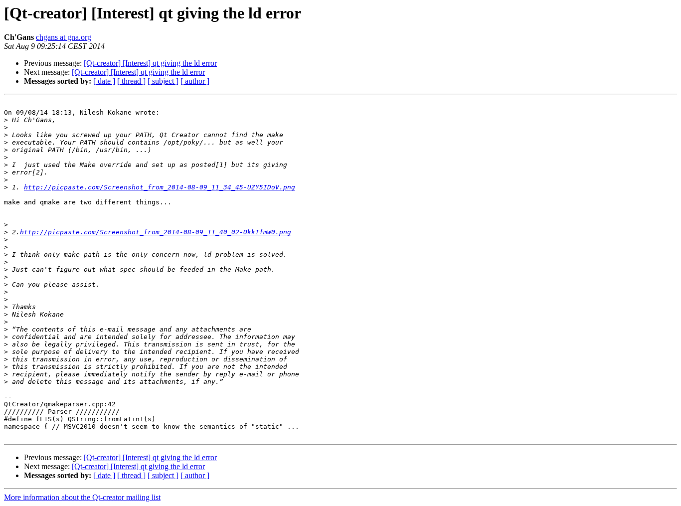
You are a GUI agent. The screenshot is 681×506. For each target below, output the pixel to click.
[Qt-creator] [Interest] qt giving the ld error (150, 63)
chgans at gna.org (63, 37)
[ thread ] (131, 81)
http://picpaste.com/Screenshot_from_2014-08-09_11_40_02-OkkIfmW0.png (155, 232)
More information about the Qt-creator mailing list (82, 497)
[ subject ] (163, 81)
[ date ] (104, 81)
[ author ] (194, 81)
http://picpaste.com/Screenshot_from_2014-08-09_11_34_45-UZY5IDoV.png (159, 187)
